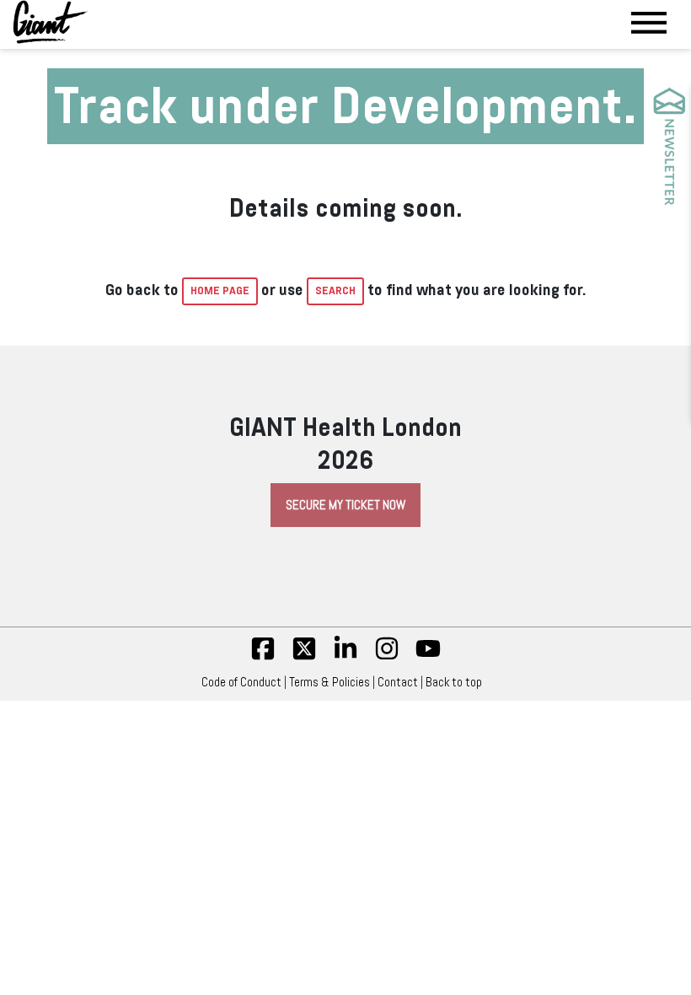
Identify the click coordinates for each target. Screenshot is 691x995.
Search (335, 291)
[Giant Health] (50, 22)
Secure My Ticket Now (345, 505)
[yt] (428, 657)
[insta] (386, 657)
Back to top (454, 682)
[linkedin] (345, 657)
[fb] (263, 657)
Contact (398, 682)
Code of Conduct (241, 682)
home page (219, 291)
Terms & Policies (329, 682)
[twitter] (304, 657)
